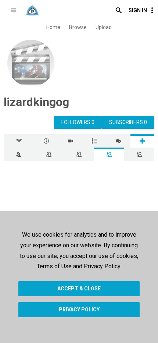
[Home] (32, 9)
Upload (104, 27)
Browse (78, 27)
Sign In (138, 10)
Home (53, 27)
